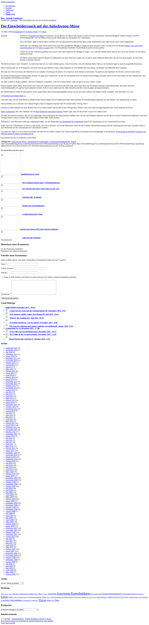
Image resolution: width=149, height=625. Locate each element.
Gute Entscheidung (56, 597)
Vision (42, 600)
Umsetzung (5, 600)
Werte (49, 600)
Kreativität (89, 597)
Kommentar (6, 294)
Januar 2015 (10, 373)
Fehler (10, 597)
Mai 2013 (9, 394)
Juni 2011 (9, 440)
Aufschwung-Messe (36, 36)
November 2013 (12, 384)
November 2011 (11, 430)
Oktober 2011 (11, 432)
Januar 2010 (10, 476)
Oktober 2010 (11, 457)
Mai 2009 (9, 493)
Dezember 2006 (11, 553)
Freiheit (15, 597)
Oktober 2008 (11, 507)
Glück (44, 597)
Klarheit (84, 597)
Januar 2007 (10, 551)
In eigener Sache (31, 32)
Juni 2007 (9, 541)
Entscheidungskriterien (129, 594)
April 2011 (10, 444)
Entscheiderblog (18, 619)
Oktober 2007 (11, 532)
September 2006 (12, 560)
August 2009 (10, 486)
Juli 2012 (9, 413)
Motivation (117, 597)
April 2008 (10, 520)
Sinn (140, 597)
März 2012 (10, 421)
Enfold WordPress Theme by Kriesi (38, 619)
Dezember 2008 (11, 503)
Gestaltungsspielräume (34, 597)
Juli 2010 (9, 463)
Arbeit (10, 594)
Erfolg (4, 596)
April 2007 (10, 545)
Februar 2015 (10, 371)
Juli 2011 (9, 438)
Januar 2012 (10, 426)
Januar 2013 (10, 402)
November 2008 (12, 505)
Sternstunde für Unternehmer (38, 142)
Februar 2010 (10, 474)
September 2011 (11, 434)
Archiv (3, 583)
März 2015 (10, 369)
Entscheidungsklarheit (112, 594)
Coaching (44, 594)
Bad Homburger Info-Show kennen (49, 112)
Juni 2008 (9, 516)
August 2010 (10, 461)
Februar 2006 (10, 574)
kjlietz (44, 32)
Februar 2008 (10, 524)
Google (49, 597)
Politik (126, 597)
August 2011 (10, 436)
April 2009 (10, 495)
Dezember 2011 (11, 428)
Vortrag (73, 142)
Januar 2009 (10, 501)
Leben (94, 597)
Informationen (77, 597)
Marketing (104, 597)
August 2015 (10, 365)
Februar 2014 (10, 377)
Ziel (52, 600)
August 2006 (10, 562)
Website (4, 273)
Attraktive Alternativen (20, 594)
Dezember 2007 (11, 528)
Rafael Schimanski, (8, 112)
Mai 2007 (9, 543)
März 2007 (10, 547)
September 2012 (12, 409)
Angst (2, 594)
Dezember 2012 (11, 405)
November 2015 (12, 361)
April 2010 (10, 470)
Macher (99, 597)
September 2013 (12, 388)
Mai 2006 (9, 568)
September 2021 (12, 348)
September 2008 (12, 509)
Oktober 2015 (11, 363)
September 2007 (12, 534)
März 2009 (10, 497)
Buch (40, 594)
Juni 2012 (9, 415)
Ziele (57, 600)
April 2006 (10, 570)
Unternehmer (16, 600)
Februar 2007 (10, 549)
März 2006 (10, 572)
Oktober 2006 (11, 558)
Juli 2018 (9, 352)
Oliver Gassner (44, 48)
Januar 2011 (10, 451)
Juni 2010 (9, 465)
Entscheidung (80, 593)
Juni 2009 (9, 490)
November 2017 (12, 354)
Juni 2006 (9, 566)
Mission (110, 597)
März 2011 (10, 446)
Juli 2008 (9, 514)
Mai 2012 (9, 417)
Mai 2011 (9, 442)
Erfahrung (140, 594)
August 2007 (10, 537)
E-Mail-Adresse (7, 268)
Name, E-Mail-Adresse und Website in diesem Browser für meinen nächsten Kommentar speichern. (40, 277)
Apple (6, 594)
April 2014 (10, 375)
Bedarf (31, 594)
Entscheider (64, 593)
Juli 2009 (9, 488)
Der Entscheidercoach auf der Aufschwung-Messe (40, 26)
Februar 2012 (10, 423)
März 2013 (10, 398)
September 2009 (12, 484)
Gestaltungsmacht (22, 597)
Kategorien (5, 610)
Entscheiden (52, 594)
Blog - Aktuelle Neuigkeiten (11, 18)
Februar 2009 (10, 499)
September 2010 (12, 459)
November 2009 (12, 480)
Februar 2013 (10, 400)
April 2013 (10, 396)
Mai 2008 (9, 518)
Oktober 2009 (11, 482)
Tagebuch (144, 597)
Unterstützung (26, 600)
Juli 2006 (9, 564)
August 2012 (10, 411)
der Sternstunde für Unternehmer (72, 122)
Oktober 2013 (11, 386)
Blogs (36, 594)
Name (4, 264)
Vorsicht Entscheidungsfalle (59, 142)
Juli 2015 (9, 367)
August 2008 (10, 511)
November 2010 (12, 455)
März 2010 (10, 472)
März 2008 (10, 522)
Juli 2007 (9, 539)
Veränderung (34, 600)
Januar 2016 (10, 356)
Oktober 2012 (11, 407)
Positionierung (133, 597)
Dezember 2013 (11, 382)
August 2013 (10, 390)
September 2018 (12, 350)
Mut (123, 597)
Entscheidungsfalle (96, 594)
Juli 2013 (9, 392)
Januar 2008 (10, 526)
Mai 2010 (9, 467)
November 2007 (12, 530)
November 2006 (12, 555)
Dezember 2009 (11, 478)
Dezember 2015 (11, 358)
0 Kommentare (17, 32)
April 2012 (10, 419)
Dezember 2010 (11, 453)
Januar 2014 (10, 379)
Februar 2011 (10, 449)
